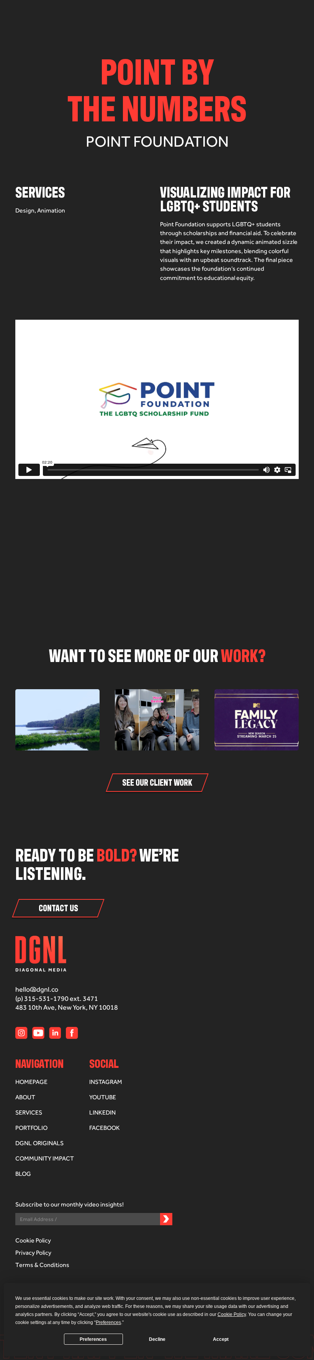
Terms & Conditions (42, 1264)
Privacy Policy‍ (33, 1252)
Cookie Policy (33, 1240)
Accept (221, 1339)
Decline (157, 1339)
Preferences (93, 1339)
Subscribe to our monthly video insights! (69, 1204)
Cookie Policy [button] (232, 1314)
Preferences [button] (108, 1322)
